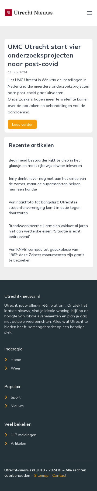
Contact (59, 475)
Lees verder (22, 124)
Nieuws (17, 405)
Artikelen (18, 443)
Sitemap (41, 475)
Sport (15, 397)
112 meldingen (23, 434)
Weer (15, 368)
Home (16, 359)
